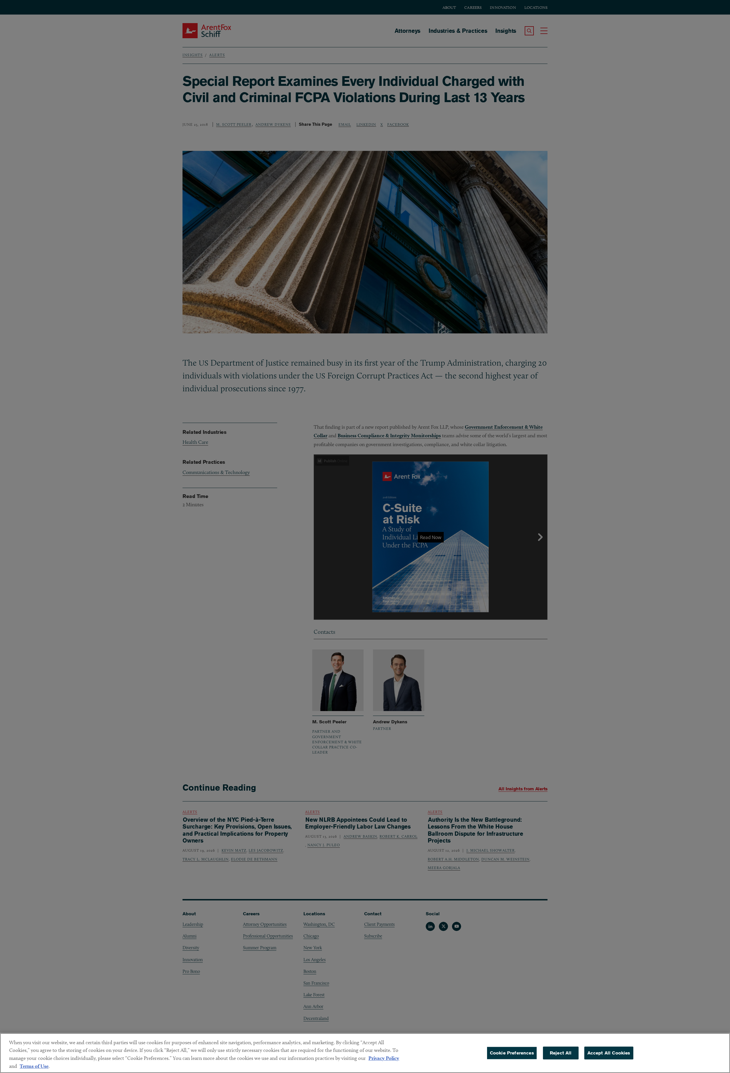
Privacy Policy (383, 1058)
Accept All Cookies (608, 1053)
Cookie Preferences (512, 1053)
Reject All (561, 1053)
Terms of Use (34, 1066)
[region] (365, 1053)
